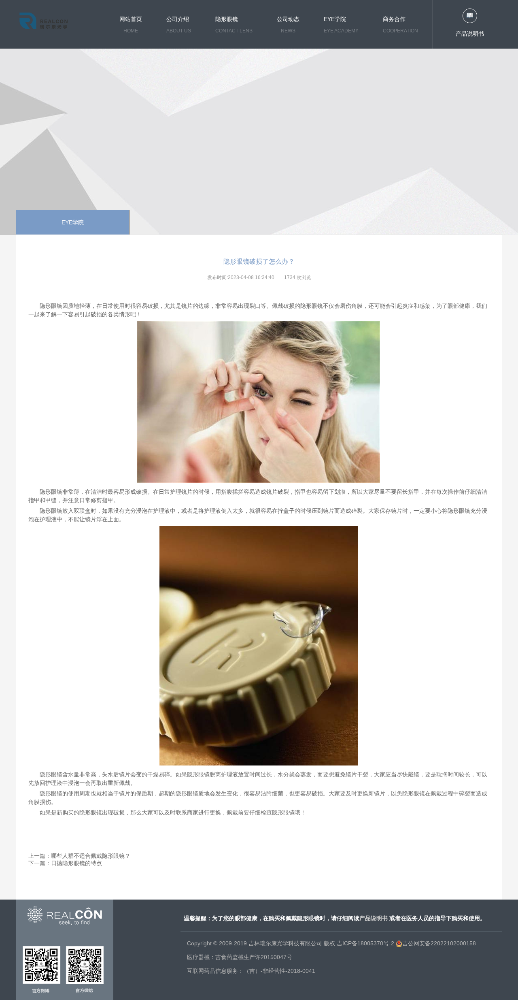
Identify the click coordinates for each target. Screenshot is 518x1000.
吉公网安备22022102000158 (439, 943)
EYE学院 (72, 222)
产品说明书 (470, 33)
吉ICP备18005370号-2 (365, 943)
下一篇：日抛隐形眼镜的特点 (65, 863)
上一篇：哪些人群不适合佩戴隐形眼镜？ (79, 856)
